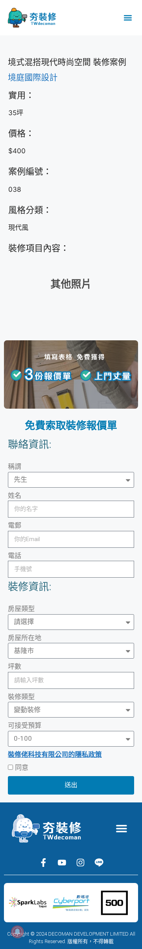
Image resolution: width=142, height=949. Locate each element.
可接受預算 (24, 725)
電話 (14, 556)
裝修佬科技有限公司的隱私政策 (55, 754)
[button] (127, 17)
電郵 (14, 525)
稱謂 (14, 466)
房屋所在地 (24, 638)
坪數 (14, 666)
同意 (21, 767)
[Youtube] (62, 862)
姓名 (14, 495)
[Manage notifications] (17, 931)
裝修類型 (21, 697)
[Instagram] (80, 862)
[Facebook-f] (43, 862)
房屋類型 (21, 609)
